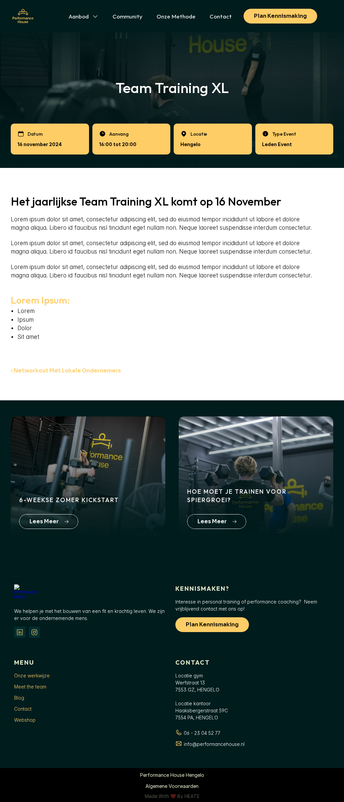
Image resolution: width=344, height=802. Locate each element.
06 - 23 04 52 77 (202, 733)
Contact (23, 709)
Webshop (25, 720)
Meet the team (30, 686)
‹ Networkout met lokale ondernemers (66, 370)
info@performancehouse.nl (214, 744)
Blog (19, 698)
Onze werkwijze (32, 675)
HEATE (192, 796)
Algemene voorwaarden (172, 786)
